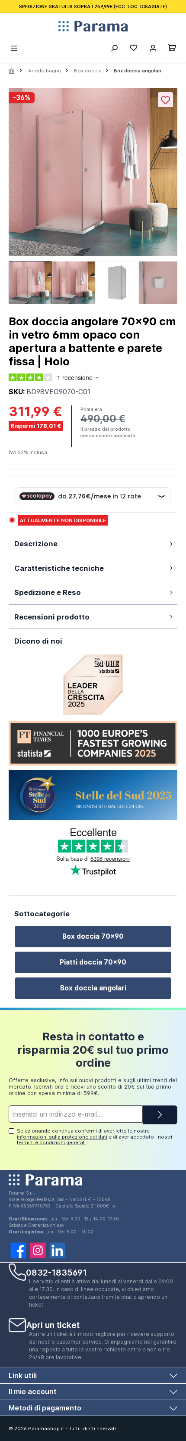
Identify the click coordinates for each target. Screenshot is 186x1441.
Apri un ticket (53, 1325)
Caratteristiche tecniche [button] (59, 568)
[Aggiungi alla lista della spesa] (165, 99)
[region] (93, 199)
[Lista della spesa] (133, 49)
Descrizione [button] (36, 543)
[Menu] (14, 49)
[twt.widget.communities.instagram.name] (38, 1250)
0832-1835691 (56, 1272)
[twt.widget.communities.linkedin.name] (57, 1250)
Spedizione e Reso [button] (47, 592)
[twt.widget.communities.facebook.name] (18, 1250)
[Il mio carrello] (172, 49)
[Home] (12, 71)
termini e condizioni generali (51, 1142)
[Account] (153, 49)
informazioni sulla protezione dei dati (62, 1137)
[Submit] (160, 1114)
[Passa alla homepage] (93, 26)
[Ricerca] (114, 49)
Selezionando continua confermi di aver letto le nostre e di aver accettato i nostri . (94, 1136)
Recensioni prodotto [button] (52, 617)
